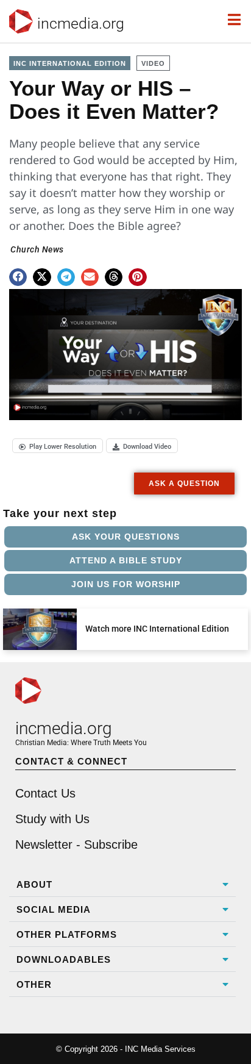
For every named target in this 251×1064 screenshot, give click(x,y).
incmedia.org (80, 23)
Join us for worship (125, 584)
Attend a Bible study (125, 560)
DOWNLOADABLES (63, 959)
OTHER (34, 984)
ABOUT (34, 884)
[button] (18, 277)
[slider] (43, 406)
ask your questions (126, 536)
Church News (37, 249)
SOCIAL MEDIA (53, 909)
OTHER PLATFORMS (66, 934)
